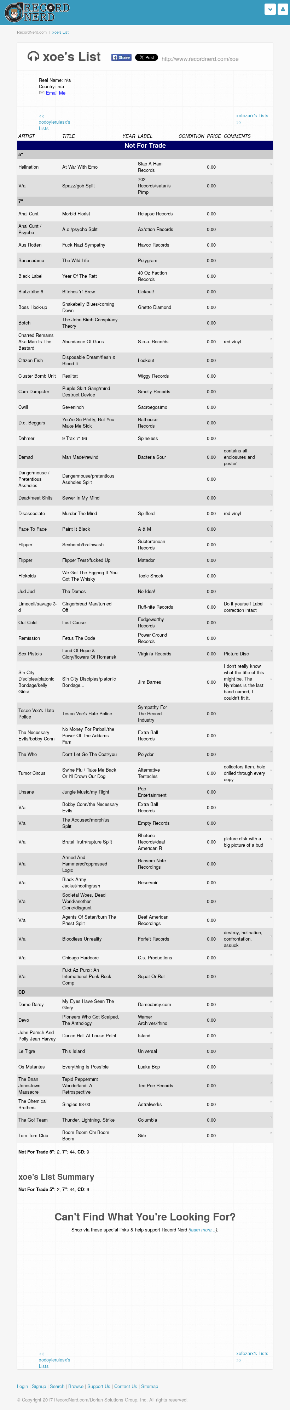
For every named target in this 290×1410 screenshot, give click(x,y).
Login (22, 1386)
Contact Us (125, 1386)
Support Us (98, 1386)
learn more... (203, 1229)
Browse (75, 1386)
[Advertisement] (164, 1286)
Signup (39, 1386)
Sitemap (149, 1386)
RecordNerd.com (32, 32)
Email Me (55, 92)
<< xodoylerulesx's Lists (54, 121)
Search (57, 1386)
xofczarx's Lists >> (252, 118)
